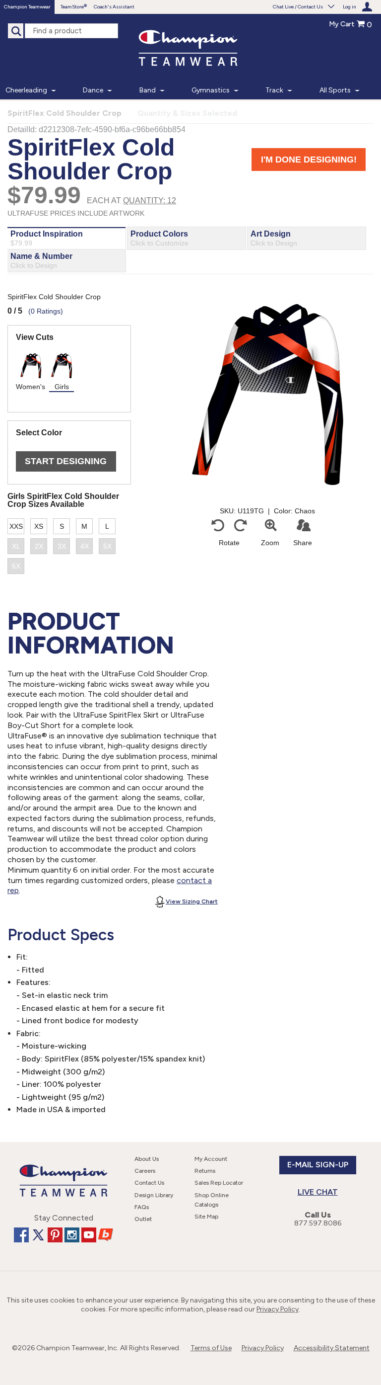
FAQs (141, 1207)
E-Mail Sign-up (317, 1164)
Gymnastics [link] (210, 90)
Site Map (206, 1216)
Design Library (153, 1195)
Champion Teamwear (27, 6)
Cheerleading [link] (26, 90)
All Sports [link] (335, 90)
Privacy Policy (277, 1309)
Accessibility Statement (332, 1348)
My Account (210, 1158)
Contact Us (149, 1182)
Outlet (143, 1219)
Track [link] (274, 90)
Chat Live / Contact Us (298, 6)
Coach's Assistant (114, 6)
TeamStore (72, 6)
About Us (146, 1158)
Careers (144, 1170)
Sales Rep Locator (218, 1182)
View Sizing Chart (192, 901)
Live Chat (318, 1192)
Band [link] (147, 90)
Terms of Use (211, 1348)
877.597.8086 (317, 1223)
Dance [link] (93, 90)
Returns (204, 1170)
